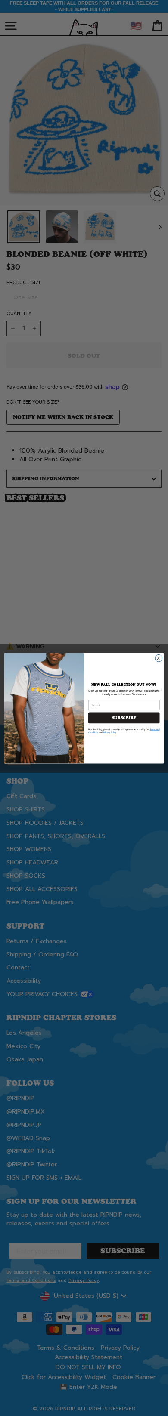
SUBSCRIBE (124, 718)
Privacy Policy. (110, 732)
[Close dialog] (158, 658)
